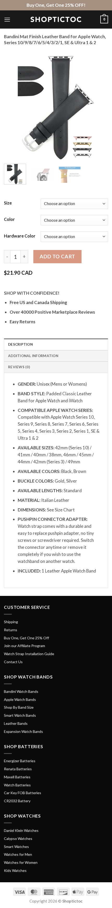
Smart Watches (16, 846)
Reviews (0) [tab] (19, 367)
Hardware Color (19, 236)
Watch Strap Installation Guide (29, 654)
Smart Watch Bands (20, 715)
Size (8, 203)
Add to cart (57, 256)
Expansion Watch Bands (23, 731)
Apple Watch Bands (20, 699)
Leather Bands (16, 723)
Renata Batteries (18, 769)
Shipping (11, 622)
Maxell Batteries (17, 777)
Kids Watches (15, 870)
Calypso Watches (18, 838)
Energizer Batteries (19, 761)
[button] (7, 19)
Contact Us (13, 662)
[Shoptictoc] (56, 19)
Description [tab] (20, 344)
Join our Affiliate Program (24, 645)
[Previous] (12, 107)
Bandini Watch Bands (21, 691)
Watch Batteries (17, 785)
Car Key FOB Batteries (22, 793)
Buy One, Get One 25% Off (26, 638)
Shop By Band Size (19, 707)
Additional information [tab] (33, 356)
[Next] (99, 107)
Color (9, 219)
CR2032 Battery (17, 801)
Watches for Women (21, 862)
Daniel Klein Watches (21, 830)
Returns (10, 630)
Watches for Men (18, 854)
